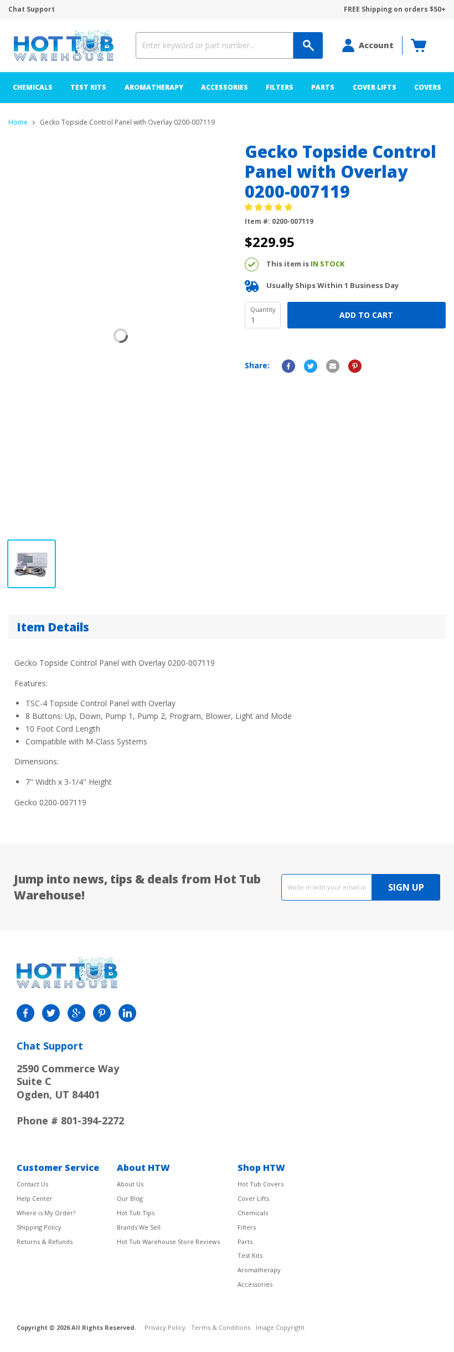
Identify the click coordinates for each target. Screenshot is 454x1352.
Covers (427, 87)
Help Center (35, 1198)
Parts (322, 87)
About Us (130, 1184)
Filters (279, 87)
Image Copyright (280, 1328)
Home (18, 122)
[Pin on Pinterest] (355, 366)
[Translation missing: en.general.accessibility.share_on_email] (332, 366)
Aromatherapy (154, 87)
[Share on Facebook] (288, 366)
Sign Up (406, 887)
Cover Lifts (374, 87)
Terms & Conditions (220, 1328)
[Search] (308, 45)
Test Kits (88, 87)
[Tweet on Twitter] (310, 366)
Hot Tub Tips (135, 1213)
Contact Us (32, 1184)
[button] (270, 207)
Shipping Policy (39, 1227)
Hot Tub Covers (260, 1184)
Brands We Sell (139, 1227)
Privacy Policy (165, 1328)
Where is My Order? (46, 1213)
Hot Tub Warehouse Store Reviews (168, 1241)
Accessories (224, 87)
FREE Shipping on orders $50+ (395, 9)
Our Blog (130, 1198)
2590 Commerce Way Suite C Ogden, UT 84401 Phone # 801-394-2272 (70, 1094)
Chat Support (31, 9)
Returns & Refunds (45, 1241)
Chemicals (33, 87)
